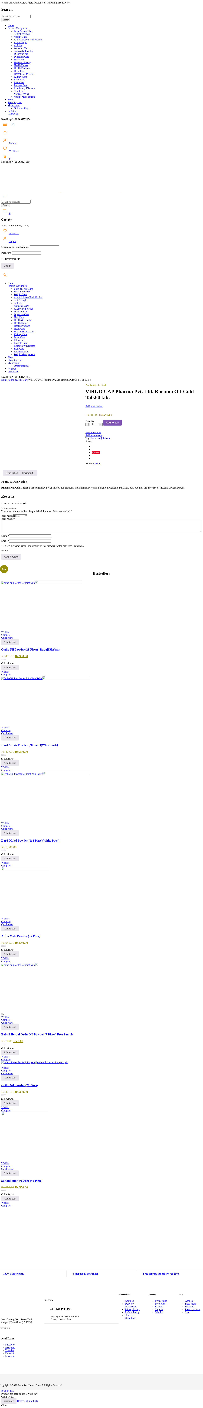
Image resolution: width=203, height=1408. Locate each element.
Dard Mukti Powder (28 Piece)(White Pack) (29, 745)
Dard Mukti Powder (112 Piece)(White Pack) (30, 840)
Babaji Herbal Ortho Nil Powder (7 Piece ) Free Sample (37, 1034)
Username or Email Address (15, 247)
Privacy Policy (132, 1309)
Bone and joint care (100, 438)
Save (97, 452)
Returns (159, 1306)
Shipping (159, 1309)
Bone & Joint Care (18, 379)
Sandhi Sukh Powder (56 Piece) (21, 1180)
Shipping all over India (85, 1273)
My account (161, 1300)
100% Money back (13, 1273)
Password (6, 252)
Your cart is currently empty (15, 225)
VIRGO (97, 463)
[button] (10, 642)
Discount (189, 1306)
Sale (187, 1312)
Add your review (94, 406)
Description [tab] (12, 473)
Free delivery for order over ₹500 (161, 1273)
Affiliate (189, 1300)
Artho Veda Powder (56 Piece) (20, 936)
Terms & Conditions (130, 1316)
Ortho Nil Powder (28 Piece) (19, 1085)
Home (4, 379)
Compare (9, 1401)
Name (5, 536)
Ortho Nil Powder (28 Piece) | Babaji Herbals (30, 649)
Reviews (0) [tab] (28, 473)
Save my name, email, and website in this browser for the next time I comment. (44, 546)
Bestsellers (190, 1303)
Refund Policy (132, 1312)
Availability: (91, 385)
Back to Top (7, 1391)
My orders (160, 1303)
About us (129, 1300)
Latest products (192, 1309)
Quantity (89, 421)
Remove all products (27, 1401)
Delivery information (131, 1305)
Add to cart (112, 422)
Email (5, 540)
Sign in (12, 143)
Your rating (7, 515)
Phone (5, 550)
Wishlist (14, 151)
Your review (8, 518)
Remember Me (12, 259)
